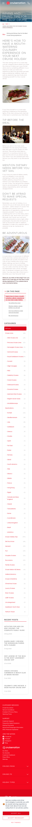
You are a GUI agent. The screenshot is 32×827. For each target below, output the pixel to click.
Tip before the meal (14, 303)
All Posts (8, 328)
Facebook (8, 736)
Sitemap (5, 759)
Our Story (5, 751)
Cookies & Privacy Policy (10, 712)
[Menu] (3, 3)
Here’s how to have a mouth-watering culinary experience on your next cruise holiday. (15, 298)
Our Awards (6, 753)
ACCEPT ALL (16, 813)
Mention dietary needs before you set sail (15, 307)
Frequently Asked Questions (11, 723)
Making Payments (8, 725)
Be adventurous (13, 315)
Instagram (8, 741)
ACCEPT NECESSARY (16, 818)
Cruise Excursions (8, 708)
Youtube (7, 738)
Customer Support (8, 721)
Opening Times (7, 714)
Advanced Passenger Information (13, 727)
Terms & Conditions (8, 710)
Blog (7, 24)
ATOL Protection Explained (10, 729)
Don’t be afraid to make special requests (16, 311)
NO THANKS (16, 822)
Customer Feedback (9, 755)
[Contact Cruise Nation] (29, 3)
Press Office (6, 757)
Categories (10, 323)
